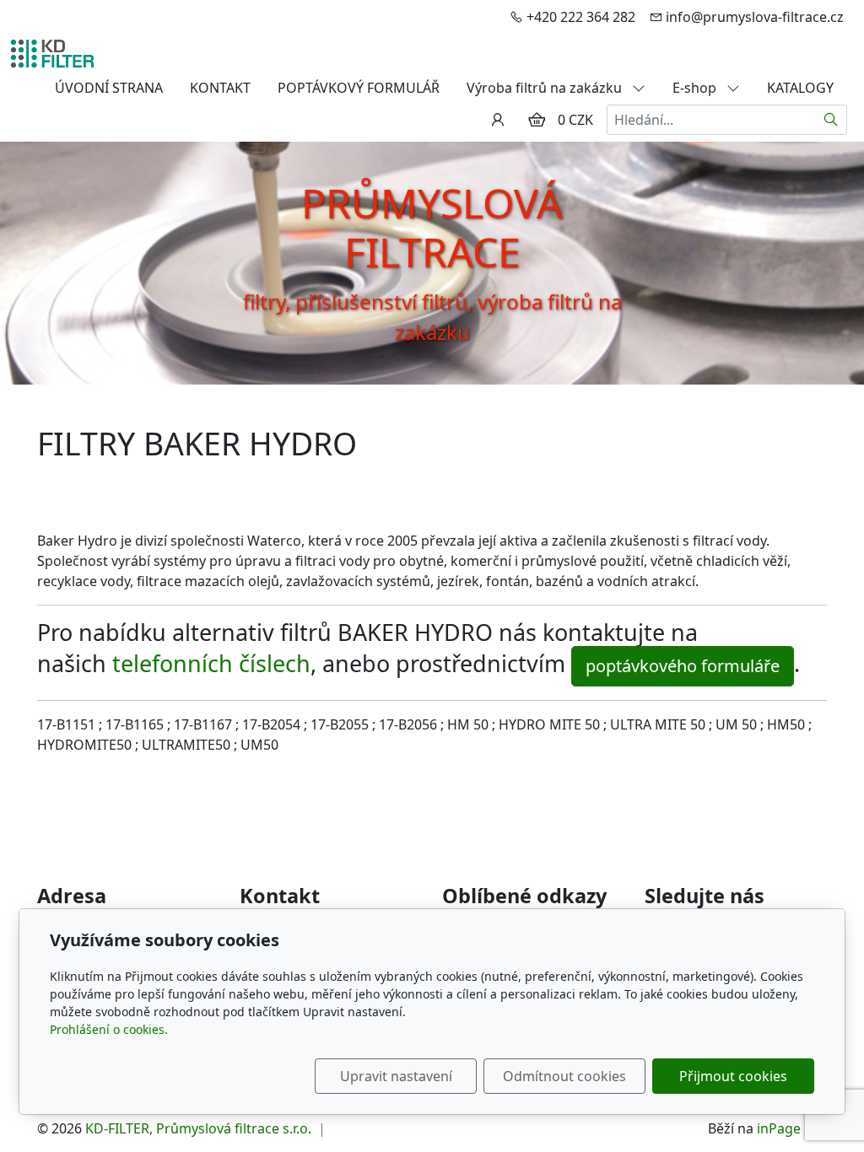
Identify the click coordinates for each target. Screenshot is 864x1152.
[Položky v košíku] (536, 120)
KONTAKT (220, 87)
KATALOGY (800, 87)
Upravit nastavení (396, 1076)
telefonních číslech (211, 663)
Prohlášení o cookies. (109, 1029)
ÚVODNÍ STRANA (109, 87)
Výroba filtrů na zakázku (546, 87)
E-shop (696, 87)
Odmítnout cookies (564, 1076)
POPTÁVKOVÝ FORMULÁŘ (359, 87)
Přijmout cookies (733, 1076)
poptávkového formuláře (683, 665)
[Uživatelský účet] (497, 120)
